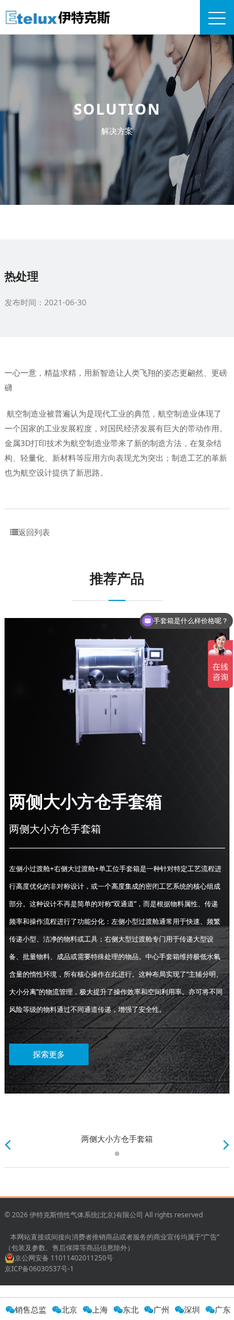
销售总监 (31, 1309)
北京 (69, 1309)
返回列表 (34, 532)
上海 (100, 1309)
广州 (161, 1309)
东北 (131, 1309)
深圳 (192, 1309)
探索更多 (49, 1054)
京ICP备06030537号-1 (39, 1268)
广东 (223, 1309)
